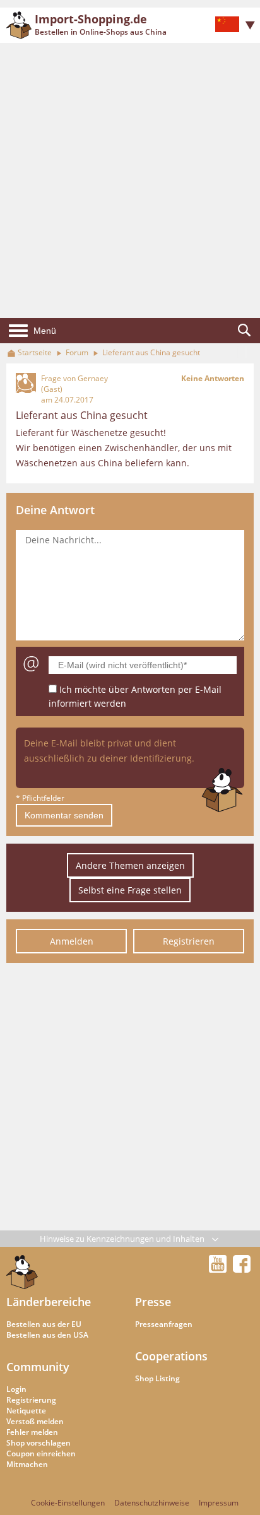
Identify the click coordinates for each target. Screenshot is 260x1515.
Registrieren (189, 941)
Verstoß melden (35, 1421)
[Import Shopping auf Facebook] (242, 1269)
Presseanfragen (163, 1324)
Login (16, 1389)
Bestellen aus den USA (47, 1334)
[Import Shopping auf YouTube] (219, 1269)
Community (37, 1366)
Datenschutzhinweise (151, 1502)
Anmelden (71, 941)
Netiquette (26, 1410)
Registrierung (31, 1399)
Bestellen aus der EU (43, 1324)
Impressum (219, 1502)
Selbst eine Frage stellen (130, 890)
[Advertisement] (130, 180)
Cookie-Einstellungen (68, 1502)
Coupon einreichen (41, 1453)
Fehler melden (32, 1432)
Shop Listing (157, 1378)
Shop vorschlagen (38, 1442)
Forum (77, 352)
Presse (153, 1301)
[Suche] (244, 331)
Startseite (35, 352)
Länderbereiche (48, 1301)
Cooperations (171, 1356)
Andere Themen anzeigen (130, 865)
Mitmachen (27, 1464)
